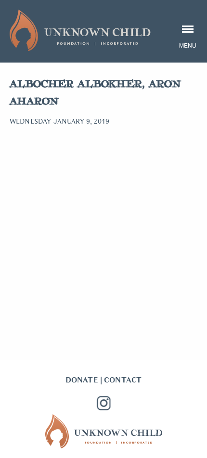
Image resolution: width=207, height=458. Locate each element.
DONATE (81, 380)
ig (103, 403)
